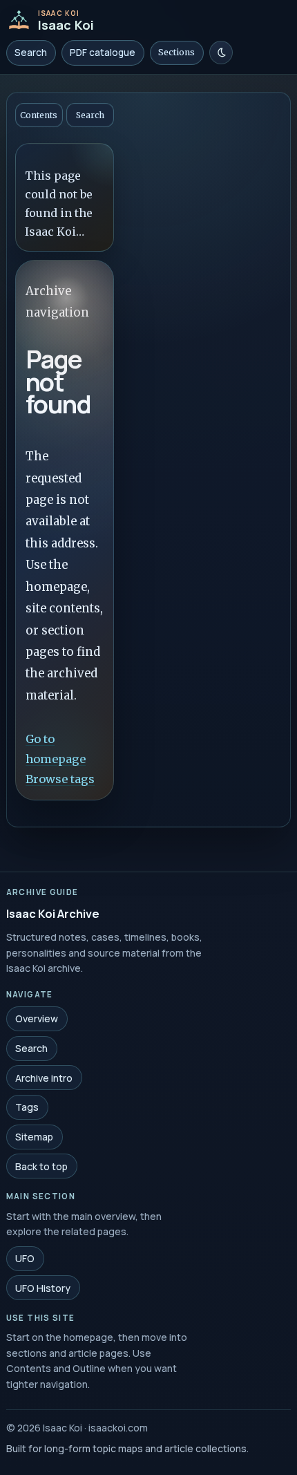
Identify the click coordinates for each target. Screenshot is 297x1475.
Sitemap (34, 1136)
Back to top (41, 1165)
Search (31, 52)
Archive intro (44, 1077)
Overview (36, 1018)
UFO (25, 1258)
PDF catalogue (102, 52)
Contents (38, 115)
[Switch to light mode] (221, 52)
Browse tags (60, 778)
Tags (27, 1107)
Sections (176, 52)
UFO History (42, 1287)
